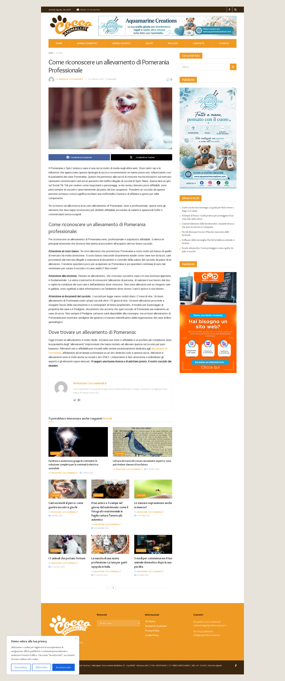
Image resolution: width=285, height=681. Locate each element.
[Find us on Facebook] (229, 10)
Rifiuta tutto (41, 667)
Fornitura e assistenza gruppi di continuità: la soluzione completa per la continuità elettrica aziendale (73, 464)
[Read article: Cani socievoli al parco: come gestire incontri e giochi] (67, 489)
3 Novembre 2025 (101, 528)
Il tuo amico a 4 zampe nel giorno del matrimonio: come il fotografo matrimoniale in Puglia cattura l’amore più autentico (109, 511)
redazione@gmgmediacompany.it (209, 625)
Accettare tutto (63, 667)
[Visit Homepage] (71, 26)
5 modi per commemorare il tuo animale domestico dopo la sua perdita (153, 562)
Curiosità (198, 43)
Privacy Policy (152, 630)
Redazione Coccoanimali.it (71, 79)
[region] (43, 655)
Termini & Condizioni (156, 626)
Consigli (224, 43)
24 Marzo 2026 (152, 469)
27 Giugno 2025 (57, 567)
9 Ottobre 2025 (143, 515)
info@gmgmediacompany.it (206, 635)
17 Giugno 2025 (100, 575)
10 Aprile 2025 (142, 575)
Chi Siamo (150, 621)
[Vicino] (76, 639)
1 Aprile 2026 (87, 473)
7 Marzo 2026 (56, 515)
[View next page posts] (113, 587)
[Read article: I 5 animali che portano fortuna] (67, 544)
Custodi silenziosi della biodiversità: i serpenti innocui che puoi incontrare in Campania (208, 225)
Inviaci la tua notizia (89, 10)
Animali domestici (87, 43)
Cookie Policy (152, 635)
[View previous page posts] (107, 587)
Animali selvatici (121, 43)
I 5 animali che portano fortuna (66, 558)
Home (59, 43)
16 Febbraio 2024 (96, 79)
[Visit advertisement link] (167, 26)
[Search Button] (235, 10)
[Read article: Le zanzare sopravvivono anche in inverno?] (153, 489)
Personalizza (21, 667)
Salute (149, 43)
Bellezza (173, 43)
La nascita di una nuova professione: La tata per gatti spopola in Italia (109, 562)
